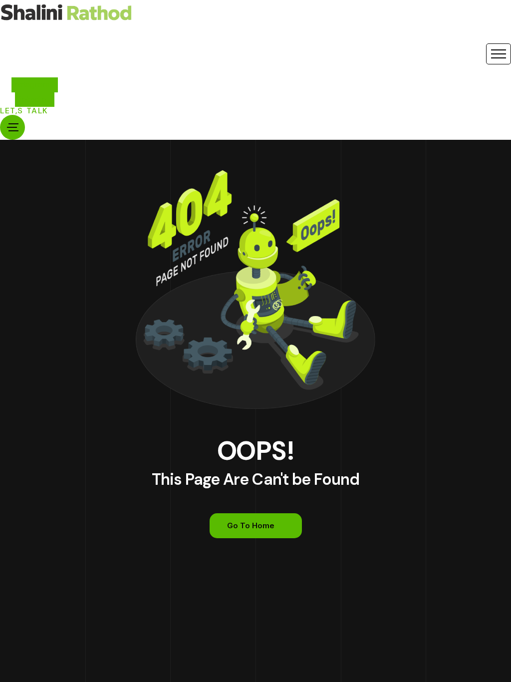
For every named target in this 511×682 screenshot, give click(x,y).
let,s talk (24, 111)
